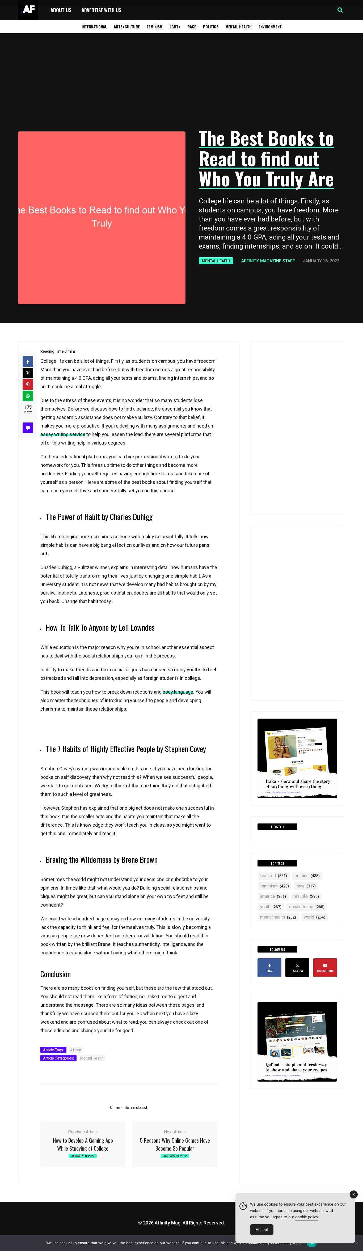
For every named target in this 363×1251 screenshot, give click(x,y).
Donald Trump (306, 906)
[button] (340, 10)
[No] (356, 1243)
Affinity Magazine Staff (268, 260)
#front (75, 1050)
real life (306, 896)
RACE (306, 886)
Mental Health (238, 26)
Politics (210, 26)
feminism (274, 886)
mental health (278, 917)
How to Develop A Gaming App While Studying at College (83, 1144)
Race (191, 26)
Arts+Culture (127, 26)
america (273, 896)
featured (273, 875)
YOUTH (270, 906)
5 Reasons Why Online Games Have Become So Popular (175, 1144)
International (94, 26)
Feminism (155, 26)
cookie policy (306, 1217)
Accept (262, 1229)
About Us (60, 10)
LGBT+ (175, 26)
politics (307, 875)
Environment (270, 26)
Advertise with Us (101, 10)
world (314, 917)
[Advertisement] (181, 81)
